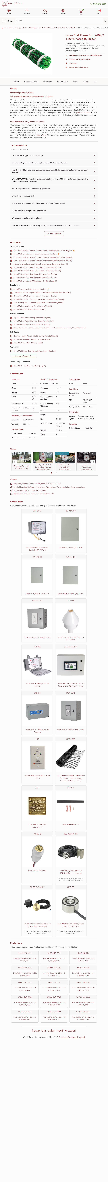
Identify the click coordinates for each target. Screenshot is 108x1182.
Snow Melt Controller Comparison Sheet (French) (32, 339)
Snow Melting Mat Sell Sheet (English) (28, 343)
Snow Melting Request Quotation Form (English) (32, 324)
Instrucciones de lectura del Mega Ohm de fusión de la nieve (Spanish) (41, 264)
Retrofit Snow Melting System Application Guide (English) (35, 296)
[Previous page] (15, 462)
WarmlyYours (15, 3)
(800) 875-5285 (99, 4)
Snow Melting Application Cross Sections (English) (33, 306)
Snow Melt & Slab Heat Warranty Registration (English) (34, 351)
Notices (16, 81)
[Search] (104, 20)
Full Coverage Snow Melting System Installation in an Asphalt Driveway (65, 467)
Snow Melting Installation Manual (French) (30, 309)
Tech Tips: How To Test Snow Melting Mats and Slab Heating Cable (43, 467)
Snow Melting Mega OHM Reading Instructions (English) (35, 281)
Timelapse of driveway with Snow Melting (21, 467)
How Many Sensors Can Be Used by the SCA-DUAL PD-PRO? (37, 483)
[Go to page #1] (51, 473)
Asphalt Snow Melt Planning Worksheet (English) (32, 317)
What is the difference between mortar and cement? (33, 494)
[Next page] (93, 462)
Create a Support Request (72, 1037)
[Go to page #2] (54, 473)
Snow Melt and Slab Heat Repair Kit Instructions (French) (35, 277)
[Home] (5, 4)
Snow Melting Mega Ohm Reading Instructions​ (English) (35, 254)
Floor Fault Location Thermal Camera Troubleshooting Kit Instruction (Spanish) (43, 257)
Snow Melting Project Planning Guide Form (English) (33, 321)
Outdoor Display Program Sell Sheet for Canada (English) (36, 336)
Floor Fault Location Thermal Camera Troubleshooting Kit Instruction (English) (43, 250)
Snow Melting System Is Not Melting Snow (30, 490)
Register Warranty (22, 356)
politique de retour (83, 112)
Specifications (62, 81)
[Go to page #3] (56, 473)
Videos (75, 81)
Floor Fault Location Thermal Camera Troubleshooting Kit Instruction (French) (43, 260)
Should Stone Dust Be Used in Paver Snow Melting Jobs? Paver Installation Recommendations (49, 487)
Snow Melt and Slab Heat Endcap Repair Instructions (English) (37, 267)
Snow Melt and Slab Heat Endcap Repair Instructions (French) (37, 271)
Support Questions (31, 81)
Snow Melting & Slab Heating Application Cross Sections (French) (38, 302)
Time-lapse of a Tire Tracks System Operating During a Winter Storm (86, 467)
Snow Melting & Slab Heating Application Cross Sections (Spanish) (39, 299)
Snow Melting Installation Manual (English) (30, 289)
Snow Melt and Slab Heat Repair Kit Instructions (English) (35, 274)
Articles (85, 81)
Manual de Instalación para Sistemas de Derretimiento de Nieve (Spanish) (42, 292)
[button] (45, 12)
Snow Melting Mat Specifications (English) (30, 366)
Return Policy (42, 135)
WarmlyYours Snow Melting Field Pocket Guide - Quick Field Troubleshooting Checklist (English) (50, 328)
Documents (47, 81)
